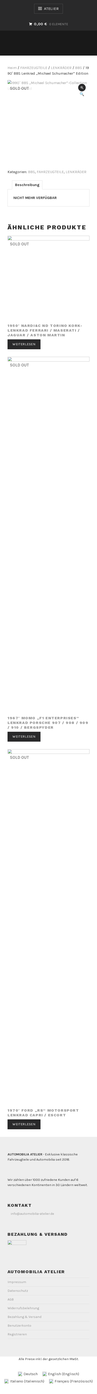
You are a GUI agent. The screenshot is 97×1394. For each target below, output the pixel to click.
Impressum (17, 1282)
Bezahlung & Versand (24, 1317)
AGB (11, 1299)
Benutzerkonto (19, 1326)
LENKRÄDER (61, 67)
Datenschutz (18, 1291)
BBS (78, 67)
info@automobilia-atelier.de (32, 1214)
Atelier (51, 8)
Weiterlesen (24, 344)
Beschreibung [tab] (27, 185)
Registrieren (17, 1334)
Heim (12, 67)
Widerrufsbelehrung (23, 1308)
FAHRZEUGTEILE (33, 67)
